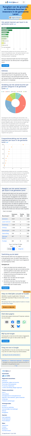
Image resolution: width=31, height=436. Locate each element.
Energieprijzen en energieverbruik (11, 396)
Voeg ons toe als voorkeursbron (12, 355)
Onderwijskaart (6, 419)
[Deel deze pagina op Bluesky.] (18, 326)
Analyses (4, 405)
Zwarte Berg (5, 233)
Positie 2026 (22, 215)
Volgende (20, 249)
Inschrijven (6, 341)
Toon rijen (15, 246)
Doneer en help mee (8, 307)
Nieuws (4, 411)
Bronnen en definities (8, 407)
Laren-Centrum (6, 222)
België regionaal (17, 387)
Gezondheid (5, 394)
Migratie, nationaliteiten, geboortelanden (13, 397)
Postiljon (4, 241)
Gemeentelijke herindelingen (10, 409)
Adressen (4, 380)
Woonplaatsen (12, 384)
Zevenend (4, 219)
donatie (27, 298)
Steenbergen (5, 230)
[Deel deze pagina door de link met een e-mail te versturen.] (6, 322)
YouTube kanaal (6, 430)
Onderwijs (5, 399)
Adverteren (5, 425)
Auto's (4, 392)
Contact (4, 427)
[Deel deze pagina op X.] (12, 326)
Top (16, 365)
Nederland (11, 386)
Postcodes (5, 384)
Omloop (4, 227)
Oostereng (5, 224)
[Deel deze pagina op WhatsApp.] (24, 322)
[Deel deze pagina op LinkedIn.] (18, 322)
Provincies (5, 386)
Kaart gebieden (6, 417)
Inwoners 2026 (14, 215)
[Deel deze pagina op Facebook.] (12, 322)
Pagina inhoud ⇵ (16, 17)
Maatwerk (5, 429)
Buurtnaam (5, 216)
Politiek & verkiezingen (8, 401)
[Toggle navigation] (24, 2)
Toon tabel (5, 65)
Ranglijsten (5, 288)
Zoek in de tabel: (7, 211)
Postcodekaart (6, 420)
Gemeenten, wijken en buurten (10, 382)
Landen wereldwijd (7, 387)
